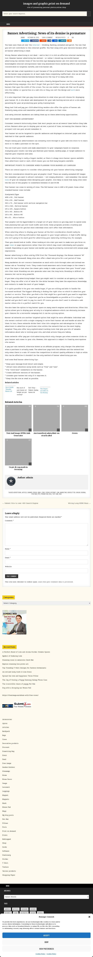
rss (50, 494)
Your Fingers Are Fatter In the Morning (44, 391)
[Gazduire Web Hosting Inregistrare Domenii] (14, 634)
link (58, 492)
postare (34, 494)
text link (55, 494)
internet (36, 45)
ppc (39, 494)
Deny (46, 942)
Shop (4, 843)
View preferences (46, 948)
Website (8, 566)
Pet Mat (5, 819)
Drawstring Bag (8, 751)
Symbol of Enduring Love (12, 656)
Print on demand (9, 831)
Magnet (5, 795)
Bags (4, 735)
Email (8, 557)
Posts (4, 827)
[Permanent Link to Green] (74, 418)
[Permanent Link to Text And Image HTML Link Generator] (18, 418)
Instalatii (6, 787)
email (39, 492)
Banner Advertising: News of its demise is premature (47, 33)
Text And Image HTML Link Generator (18, 434)
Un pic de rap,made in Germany (18, 468)
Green (75, 433)
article (24, 492)
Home (4, 775)
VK (50, 41)
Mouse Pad (6, 807)
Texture (5, 867)
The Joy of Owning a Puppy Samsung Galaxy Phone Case (24, 680)
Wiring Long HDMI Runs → (79, 503)
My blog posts (60, 37)
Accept (46, 935)
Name (8, 549)
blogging (25, 909)
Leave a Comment (47, 37)
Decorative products (10, 743)
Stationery (6, 855)
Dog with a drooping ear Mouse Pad (16, 688)
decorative (24, 913)
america (7, 909)
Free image (6, 763)
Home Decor (7, 779)
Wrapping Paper (8, 875)
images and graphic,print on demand (46, 3)
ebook (35, 492)
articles (16, 909)
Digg (55, 41)
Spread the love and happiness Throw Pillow (20, 676)
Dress (4, 755)
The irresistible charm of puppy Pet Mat (18, 684)
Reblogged (6, 839)
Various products (9, 871)
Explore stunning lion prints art (15, 664)
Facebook (35, 41)
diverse (40, 913)
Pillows (5, 823)
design (33, 913)
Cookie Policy (40, 954)
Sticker (5, 859)
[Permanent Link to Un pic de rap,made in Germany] (18, 452)
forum (48, 492)
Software (5, 851)
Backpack (6, 731)
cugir (16, 913)
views (11, 245)
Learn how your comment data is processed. (55, 582)
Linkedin (63, 41)
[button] (89, 917)
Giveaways (6, 771)
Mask (4, 803)
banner (30, 492)
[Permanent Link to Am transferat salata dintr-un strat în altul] (46, 418)
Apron (4, 723)
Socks (4, 847)
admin (23, 37)
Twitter (26, 41)
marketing (63, 492)
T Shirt (5, 863)
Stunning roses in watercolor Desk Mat (18, 660)
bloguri (33, 909)
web (60, 494)
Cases (4, 739)
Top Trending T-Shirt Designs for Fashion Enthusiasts (24, 668)
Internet (53, 492)
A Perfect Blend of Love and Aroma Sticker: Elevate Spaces (26, 652)
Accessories (7, 719)
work (73, 90)
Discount (5, 747)
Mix (70, 41)
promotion (44, 494)
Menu (8, 24)
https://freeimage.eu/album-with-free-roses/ (20, 695)
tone (7, 180)
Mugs (4, 811)
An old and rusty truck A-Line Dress (17, 672)
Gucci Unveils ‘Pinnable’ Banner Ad (9, 389)
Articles (5, 727)
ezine (43, 492)
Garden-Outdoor (8, 767)
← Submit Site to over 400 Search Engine (20, 503)
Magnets (5, 799)
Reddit (44, 41)
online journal (81, 492)
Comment (9, 520)
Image (4, 783)
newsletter (71, 492)
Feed (4, 759)
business (8, 913)
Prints (4, 835)
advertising (17, 492)
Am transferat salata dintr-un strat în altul (46, 434)
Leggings (6, 791)
